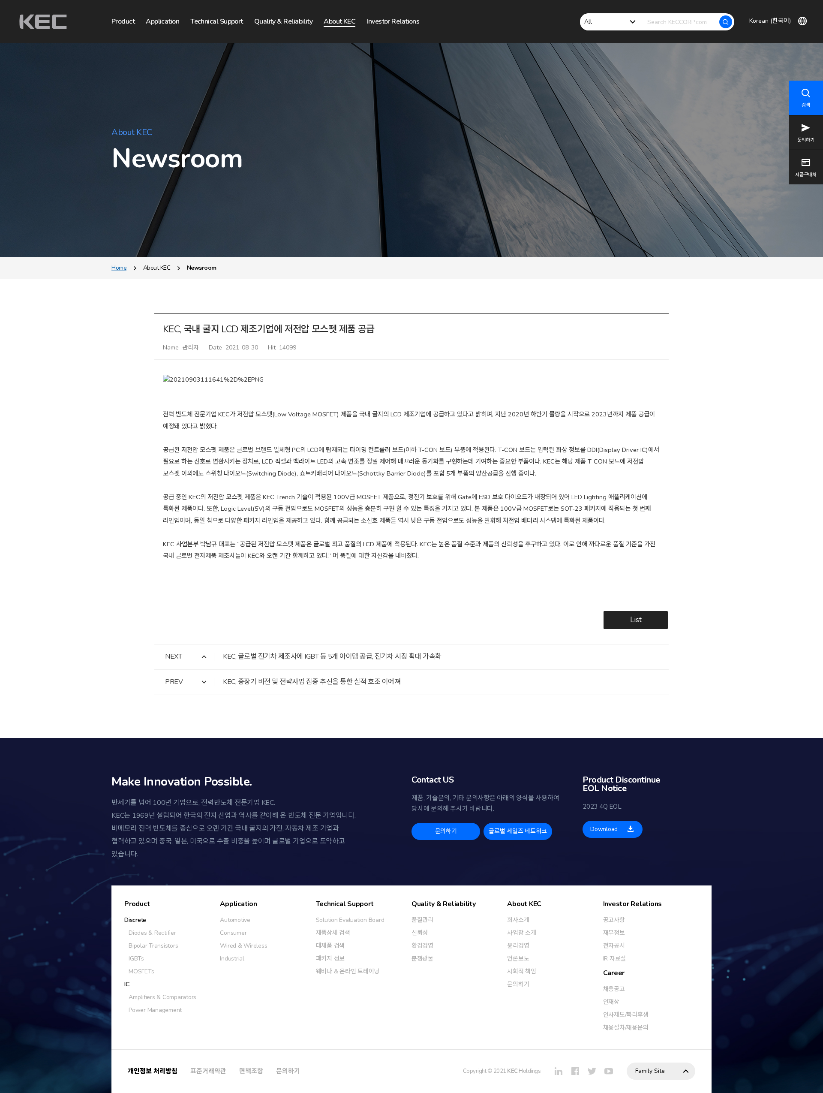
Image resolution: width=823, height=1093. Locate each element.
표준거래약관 (208, 1071)
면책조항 (251, 1071)
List (636, 620)
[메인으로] (43, 21)
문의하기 (288, 1071)
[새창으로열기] (558, 1071)
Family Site (650, 1071)
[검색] (725, 21)
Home (118, 268)
